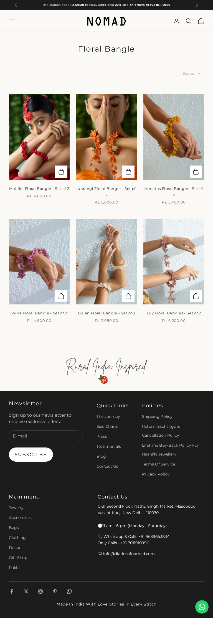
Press (102, 436)
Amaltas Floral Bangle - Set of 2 (173, 191)
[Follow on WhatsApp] (69, 591)
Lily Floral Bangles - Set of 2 (174, 313)
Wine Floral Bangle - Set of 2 (39, 313)
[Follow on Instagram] (40, 591)
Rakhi (14, 567)
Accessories (20, 517)
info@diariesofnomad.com (129, 553)
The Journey (108, 416)
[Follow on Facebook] (11, 591)
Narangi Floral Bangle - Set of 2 (106, 191)
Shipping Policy (157, 416)
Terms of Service (158, 464)
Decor (15, 547)
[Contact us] (202, 607)
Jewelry (16, 507)
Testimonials (109, 446)
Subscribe (31, 454)
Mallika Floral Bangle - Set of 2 (39, 188)
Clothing (17, 537)
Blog (101, 456)
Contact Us (107, 466)
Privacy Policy (155, 474)
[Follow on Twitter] (26, 591)
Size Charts (107, 426)
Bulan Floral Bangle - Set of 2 (106, 313)
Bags (14, 527)
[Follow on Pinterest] (55, 591)
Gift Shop (18, 557)
